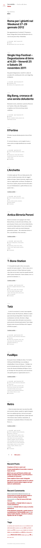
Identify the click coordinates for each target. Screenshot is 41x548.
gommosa (9, 202)
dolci (18, 289)
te (10, 294)
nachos (16, 118)
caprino (19, 435)
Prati (21, 341)
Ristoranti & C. (18, 151)
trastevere (13, 294)
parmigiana (12, 441)
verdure (8, 445)
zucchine (9, 447)
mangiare (13, 439)
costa (8, 341)
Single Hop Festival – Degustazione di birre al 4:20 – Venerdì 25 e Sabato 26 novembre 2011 (20, 61)
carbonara (28, 525)
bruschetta (16, 339)
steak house (9, 119)
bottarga (12, 435)
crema (22, 436)
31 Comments (11, 344)
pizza (22, 292)
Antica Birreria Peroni (20, 214)
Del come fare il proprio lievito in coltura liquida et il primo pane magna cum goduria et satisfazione (20, 482)
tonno (19, 444)
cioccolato (16, 436)
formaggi (21, 289)
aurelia (10, 385)
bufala (15, 385)
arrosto (15, 245)
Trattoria (9, 244)
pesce (20, 292)
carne (12, 289)
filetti (19, 154)
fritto (10, 291)
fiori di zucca (13, 156)
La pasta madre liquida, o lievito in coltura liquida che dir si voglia (19, 513)
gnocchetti (20, 438)
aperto (14, 525)
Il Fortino (12, 130)
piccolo (17, 388)
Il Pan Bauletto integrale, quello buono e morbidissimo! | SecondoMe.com (20, 511)
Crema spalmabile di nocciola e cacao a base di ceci (20, 470)
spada (8, 444)
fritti (17, 156)
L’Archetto (13, 170)
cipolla (15, 289)
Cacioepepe (11, 285)
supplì (12, 157)
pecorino (16, 441)
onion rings (13, 292)
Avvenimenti (11, 83)
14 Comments (11, 250)
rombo (14, 391)
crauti (12, 247)
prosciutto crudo (10, 390)
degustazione (18, 84)
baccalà (10, 154)
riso (16, 442)
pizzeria (20, 118)
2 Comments (11, 204)
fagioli (15, 247)
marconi (17, 439)
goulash (18, 247)
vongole (12, 445)
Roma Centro (20, 242)
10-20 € (10, 151)
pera (20, 441)
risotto (18, 442)
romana (11, 391)
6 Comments (11, 159)
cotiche (8, 247)
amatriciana (11, 245)
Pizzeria (13, 151)
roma (20, 44)
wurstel (8, 248)
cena (18, 44)
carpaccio (9, 436)
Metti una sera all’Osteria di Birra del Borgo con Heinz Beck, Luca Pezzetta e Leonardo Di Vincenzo (19, 474)
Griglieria (14, 286)
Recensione (9, 342)
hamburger (17, 291)
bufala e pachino (14, 200)
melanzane (21, 439)
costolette (13, 118)
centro (20, 245)
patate (16, 292)
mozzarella (21, 387)
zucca (19, 391)
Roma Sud (11, 338)
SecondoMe (11, 4)
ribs (23, 118)
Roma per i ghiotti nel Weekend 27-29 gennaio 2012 (20, 24)
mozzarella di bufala (11, 388)
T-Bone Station (16, 261)
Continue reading (12, 191)
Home (9, 6)
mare (28, 530)
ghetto (13, 291)
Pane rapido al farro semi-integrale (18, 478)
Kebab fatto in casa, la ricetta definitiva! (19, 503)
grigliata (22, 530)
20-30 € (10, 286)
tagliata (11, 444)
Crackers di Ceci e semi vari (16, 467)
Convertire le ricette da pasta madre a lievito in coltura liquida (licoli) (19, 496)
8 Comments (11, 393)
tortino (22, 444)
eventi (22, 84)
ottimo (16, 341)
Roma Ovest (11, 384)
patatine (21, 247)
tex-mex (14, 119)
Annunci (10, 42)
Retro (10, 404)
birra (15, 44)
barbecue (10, 84)
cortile (16, 154)
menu (20, 156)
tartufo (15, 444)
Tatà (10, 306)
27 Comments (11, 448)
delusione (20, 200)
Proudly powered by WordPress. (18, 543)
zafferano (16, 445)
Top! (15, 83)
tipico (23, 44)
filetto (11, 438)
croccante (19, 385)
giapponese (18, 530)
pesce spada (9, 442)
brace (16, 435)
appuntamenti (11, 44)
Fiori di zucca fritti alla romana (19, 500)
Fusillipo (12, 355)
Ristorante (18, 336)
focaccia (14, 387)
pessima (13, 202)
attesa (10, 339)
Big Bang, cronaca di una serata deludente (20, 97)
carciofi (31, 525)
